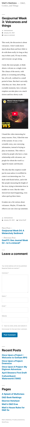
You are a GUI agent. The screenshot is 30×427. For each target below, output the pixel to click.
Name (4, 296)
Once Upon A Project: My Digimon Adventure (14, 368)
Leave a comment (9, 35)
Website (4, 316)
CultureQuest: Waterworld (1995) (11, 377)
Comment (5, 273)
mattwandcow (8, 30)
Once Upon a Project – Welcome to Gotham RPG (14, 356)
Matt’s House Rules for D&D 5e (13, 408)
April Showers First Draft (14, 372)
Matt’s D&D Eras (10, 404)
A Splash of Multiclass (13, 394)
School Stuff (22, 220)
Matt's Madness (9, 3)
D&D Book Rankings (12, 397)
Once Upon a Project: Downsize (12, 362)
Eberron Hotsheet (11, 401)
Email (4, 306)
